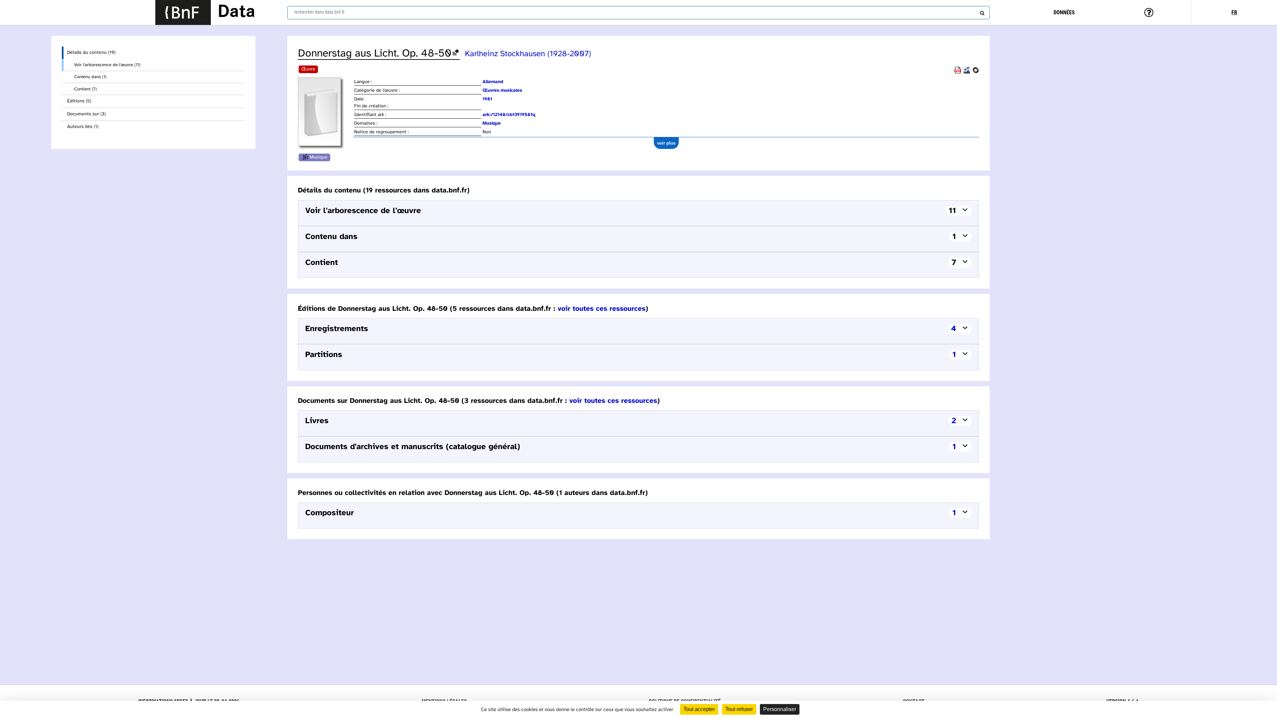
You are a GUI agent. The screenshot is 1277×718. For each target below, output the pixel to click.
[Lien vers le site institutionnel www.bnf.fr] (183, 12)
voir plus (666, 143)
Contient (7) (85, 89)
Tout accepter (699, 709)
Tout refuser (739, 709)
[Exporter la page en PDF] (957, 72)
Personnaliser (779, 709)
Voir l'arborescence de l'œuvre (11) (107, 64)
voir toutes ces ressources (601, 308)
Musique (319, 157)
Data (236, 12)
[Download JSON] (975, 72)
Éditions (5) (79, 101)
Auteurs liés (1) (82, 126)
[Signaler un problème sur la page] (456, 53)
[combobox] (638, 12)
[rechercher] (981, 11)
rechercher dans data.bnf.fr (319, 12)
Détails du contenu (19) (91, 52)
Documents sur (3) (86, 114)
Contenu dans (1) (90, 76)
